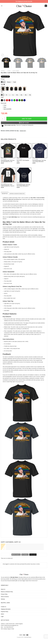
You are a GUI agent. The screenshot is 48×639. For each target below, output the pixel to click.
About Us (3, 589)
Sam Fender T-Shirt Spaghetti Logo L (23, 161)
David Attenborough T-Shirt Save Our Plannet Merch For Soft (8, 161)
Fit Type (3, 79)
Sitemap (3, 599)
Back (5, 107)
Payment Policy (4, 611)
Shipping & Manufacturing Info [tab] (17, 193)
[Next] (45, 33)
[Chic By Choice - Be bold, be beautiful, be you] (24, 6)
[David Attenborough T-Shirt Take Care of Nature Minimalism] (40, 150)
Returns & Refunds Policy (7, 591)
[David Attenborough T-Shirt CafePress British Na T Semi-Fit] (8, 175)
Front (5, 105)
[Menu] (1, 5)
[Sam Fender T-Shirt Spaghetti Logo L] (24, 150)
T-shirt (8, 70)
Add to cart (27, 118)
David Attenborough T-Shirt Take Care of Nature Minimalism (39, 161)
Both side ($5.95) (7, 109)
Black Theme (16, 70)
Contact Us (3, 606)
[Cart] (46, 6)
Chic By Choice (14, 577)
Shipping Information (6, 609)
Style (2, 84)
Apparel (3, 70)
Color (2, 97)
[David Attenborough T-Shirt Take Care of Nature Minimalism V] (24, 175)
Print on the (3, 103)
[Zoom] (2, 55)
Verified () (25, 554)
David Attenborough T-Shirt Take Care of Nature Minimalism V (23, 185)
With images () (17, 554)
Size (2, 91)
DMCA (2, 614)
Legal (2, 616)
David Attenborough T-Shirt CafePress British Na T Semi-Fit (7, 185)
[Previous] (3, 33)
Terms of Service (5, 596)
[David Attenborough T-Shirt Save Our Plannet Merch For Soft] (8, 150)
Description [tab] (5, 193)
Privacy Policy (4, 594)
